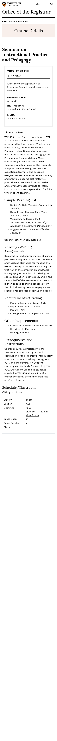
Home (5, 21)
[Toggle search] (52, 4)
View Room (32, 415)
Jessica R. (22, 109)
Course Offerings (19, 21)
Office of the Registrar (26, 12)
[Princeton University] (11, 5)
